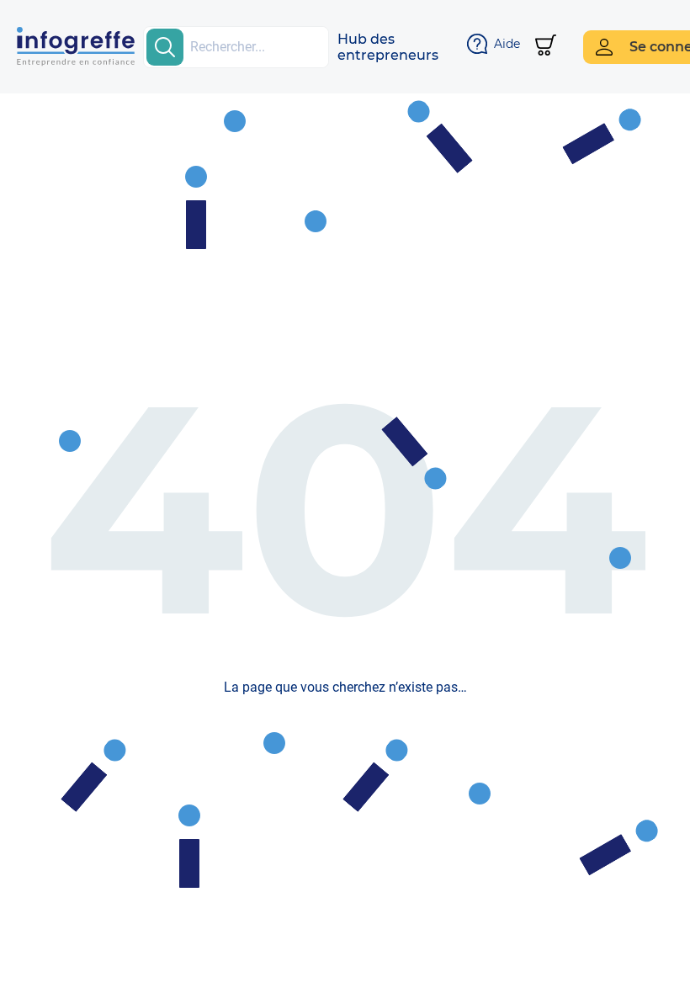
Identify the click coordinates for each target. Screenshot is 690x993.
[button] (387, 47)
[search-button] (164, 47)
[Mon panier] (545, 47)
